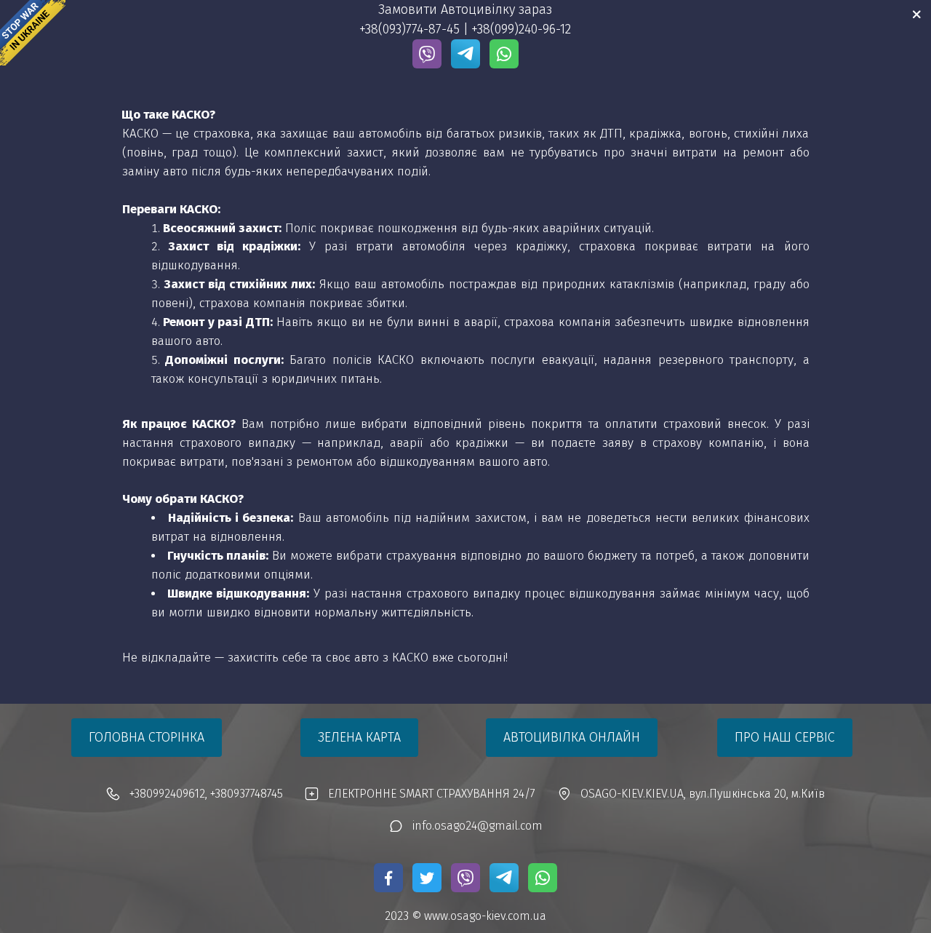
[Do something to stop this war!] (32, 32)
